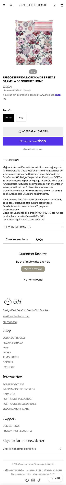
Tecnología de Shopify (44, 464)
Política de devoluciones (20, 403)
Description (11, 159)
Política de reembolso (14, 470)
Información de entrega (19, 389)
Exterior (9, 367)
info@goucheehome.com (16, 316)
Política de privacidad (52, 470)
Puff (6, 347)
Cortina (8, 362)
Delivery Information (17, 227)
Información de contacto (44, 474)
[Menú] (4, 5)
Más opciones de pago (33, 149)
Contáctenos (11, 425)
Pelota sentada (13, 342)
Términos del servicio (21, 474)
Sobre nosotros (13, 384)
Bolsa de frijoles (14, 337)
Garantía (9, 394)
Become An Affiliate (16, 408)
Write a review (33, 269)
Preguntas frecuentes (17, 430)
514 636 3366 (10, 322)
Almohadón (11, 357)
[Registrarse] (60, 449)
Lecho (7, 352)
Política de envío (33, 470)
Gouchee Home (26, 464)
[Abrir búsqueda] (11, 5)
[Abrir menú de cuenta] (54, 5)
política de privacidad (17, 398)
